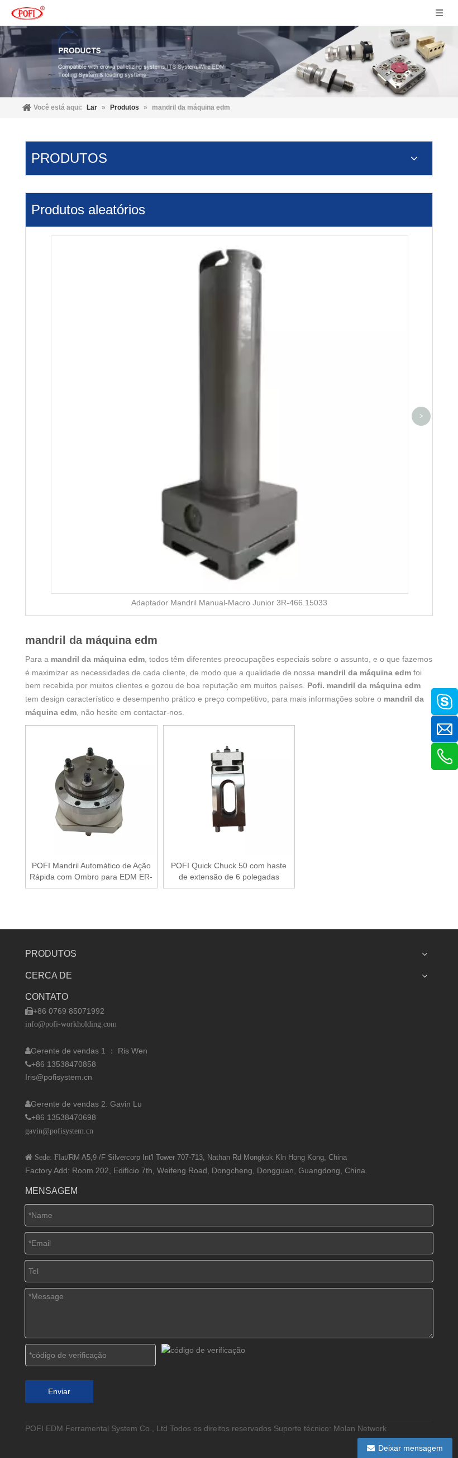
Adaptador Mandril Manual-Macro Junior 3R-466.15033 (229, 602)
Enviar (59, 1391)
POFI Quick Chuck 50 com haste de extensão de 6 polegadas (229, 871)
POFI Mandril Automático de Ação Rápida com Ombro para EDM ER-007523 (91, 871)
